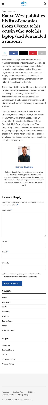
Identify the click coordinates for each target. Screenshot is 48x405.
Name (5, 241)
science (5, 316)
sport (4, 326)
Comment (7, 210)
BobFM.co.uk (12, 399)
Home (4, 11)
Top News (6, 302)
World (4, 307)
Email (5, 252)
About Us (6, 345)
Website (5, 263)
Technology (7, 321)
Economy (6, 311)
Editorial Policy (8, 359)
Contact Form (8, 350)
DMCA (4, 355)
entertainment (13, 11)
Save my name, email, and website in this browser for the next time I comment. (22, 275)
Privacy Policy (8, 364)
